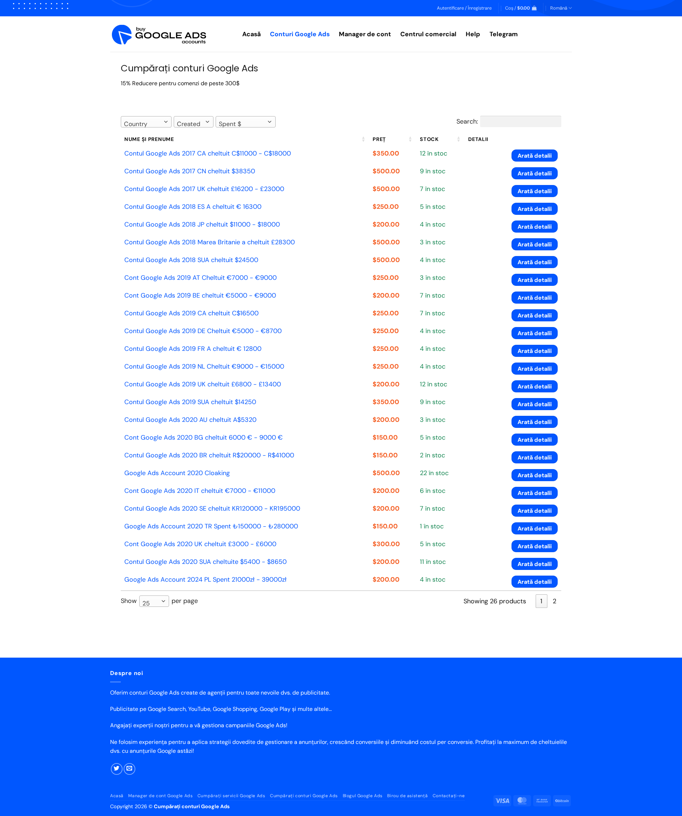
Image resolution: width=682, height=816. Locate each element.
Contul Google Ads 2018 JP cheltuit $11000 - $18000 (202, 224)
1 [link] (541, 601)
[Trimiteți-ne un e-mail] (129, 769)
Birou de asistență (407, 796)
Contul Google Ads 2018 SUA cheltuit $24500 (191, 260)
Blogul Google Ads (363, 796)
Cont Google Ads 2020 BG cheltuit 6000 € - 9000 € (203, 437)
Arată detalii (535, 155)
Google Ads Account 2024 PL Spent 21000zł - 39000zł (205, 579)
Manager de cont (365, 34)
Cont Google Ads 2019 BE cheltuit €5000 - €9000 (200, 295)
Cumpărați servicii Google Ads (231, 796)
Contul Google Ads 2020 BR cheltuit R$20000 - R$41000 (209, 455)
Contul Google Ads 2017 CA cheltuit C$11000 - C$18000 (207, 153)
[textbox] (138, 124)
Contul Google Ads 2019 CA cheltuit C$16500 (191, 313)
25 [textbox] (146, 603)
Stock (429, 139)
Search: (467, 121)
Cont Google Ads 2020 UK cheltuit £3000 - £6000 (200, 544)
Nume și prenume (149, 139)
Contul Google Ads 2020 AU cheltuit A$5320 (190, 419)
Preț (379, 139)
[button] (464, 8)
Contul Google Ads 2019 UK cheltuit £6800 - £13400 (202, 384)
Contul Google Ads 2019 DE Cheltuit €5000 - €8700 (203, 331)
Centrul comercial (428, 34)
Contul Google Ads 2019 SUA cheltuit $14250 (190, 402)
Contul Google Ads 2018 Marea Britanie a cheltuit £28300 (209, 242)
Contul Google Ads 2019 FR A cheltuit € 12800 (192, 348)
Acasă (251, 34)
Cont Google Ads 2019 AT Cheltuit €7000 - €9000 (200, 277)
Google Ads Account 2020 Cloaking (177, 473)
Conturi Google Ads (300, 34)
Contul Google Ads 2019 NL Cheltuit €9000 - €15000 (204, 366)
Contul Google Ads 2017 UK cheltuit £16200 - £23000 (204, 189)
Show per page (159, 602)
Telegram (503, 34)
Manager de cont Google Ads (160, 796)
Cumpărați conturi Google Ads (304, 796)
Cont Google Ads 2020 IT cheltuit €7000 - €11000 (199, 490)
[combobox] (146, 121)
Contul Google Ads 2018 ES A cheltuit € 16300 (192, 206)
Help (473, 34)
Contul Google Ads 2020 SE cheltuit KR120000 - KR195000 (212, 508)
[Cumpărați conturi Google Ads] (171, 34)
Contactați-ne (449, 796)
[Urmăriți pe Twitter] (117, 769)
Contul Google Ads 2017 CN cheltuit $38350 (189, 171)
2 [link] (554, 601)
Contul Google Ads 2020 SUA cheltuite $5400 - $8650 (205, 561)
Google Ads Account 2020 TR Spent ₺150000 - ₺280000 (211, 526)
